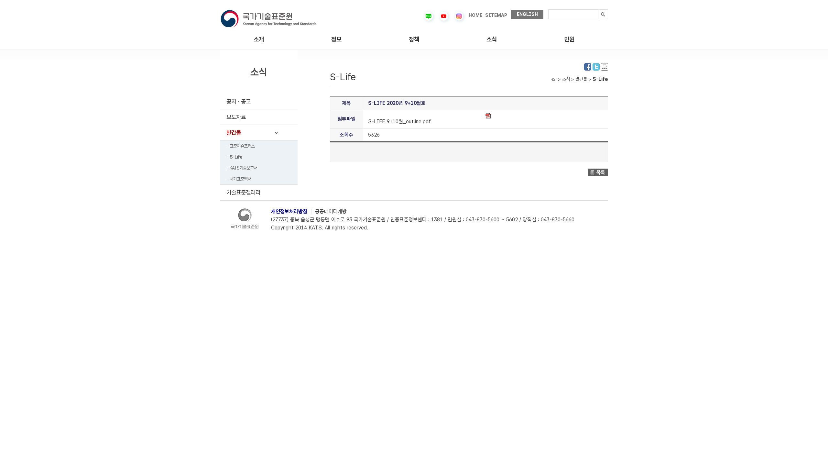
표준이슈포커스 (242, 146)
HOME (475, 15)
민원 (569, 39)
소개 (259, 39)
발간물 (233, 132)
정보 (336, 39)
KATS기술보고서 (243, 168)
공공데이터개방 (331, 211)
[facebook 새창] (587, 66)
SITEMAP (496, 15)
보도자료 (236, 117)
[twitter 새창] (596, 66)
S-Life (236, 157)
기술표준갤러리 (243, 192)
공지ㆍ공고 (238, 101)
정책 (414, 39)
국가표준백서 (240, 179)
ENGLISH (527, 14)
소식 (491, 39)
